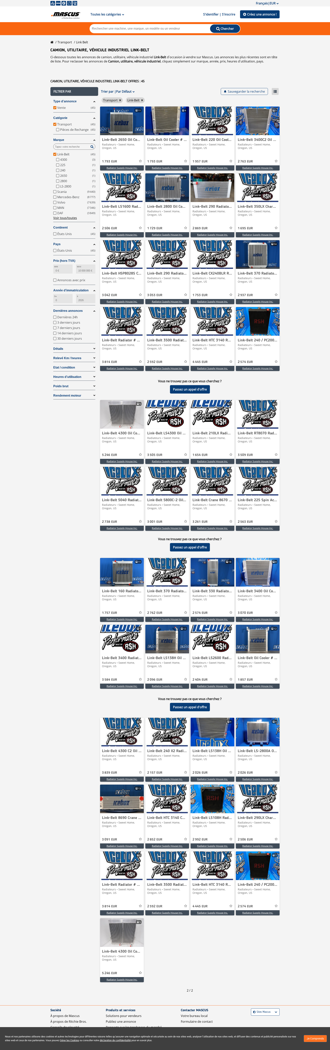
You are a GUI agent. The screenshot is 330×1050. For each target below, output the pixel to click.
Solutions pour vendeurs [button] (124, 1016)
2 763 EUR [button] (245, 161)
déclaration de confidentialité (115, 1040)
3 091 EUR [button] (109, 839)
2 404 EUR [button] (200, 679)
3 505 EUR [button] (154, 455)
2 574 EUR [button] (245, 362)
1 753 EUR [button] (200, 295)
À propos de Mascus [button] (65, 1016)
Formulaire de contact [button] (197, 1021)
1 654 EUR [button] (200, 455)
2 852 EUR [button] (154, 839)
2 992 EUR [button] (200, 839)
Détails (58, 348)
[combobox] (253, 1012)
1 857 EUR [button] (245, 679)
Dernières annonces (68, 310)
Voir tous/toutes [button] (65, 218)
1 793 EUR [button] (109, 161)
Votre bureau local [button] (194, 1016)
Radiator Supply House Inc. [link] (122, 168)
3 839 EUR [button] (109, 772)
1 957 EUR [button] (200, 161)
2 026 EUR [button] (200, 772)
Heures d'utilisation (67, 376)
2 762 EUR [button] (154, 613)
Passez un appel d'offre (190, 389)
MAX (79, 267)
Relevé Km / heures (67, 358)
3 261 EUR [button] (200, 522)
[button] (74, 91)
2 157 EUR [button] (154, 772)
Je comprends (315, 1038)
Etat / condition (64, 367)
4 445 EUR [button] (200, 362)
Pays (57, 244)
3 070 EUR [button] (245, 613)
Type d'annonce (65, 101)
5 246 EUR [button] (109, 455)
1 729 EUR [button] (154, 228)
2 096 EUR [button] (154, 679)
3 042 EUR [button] (109, 295)
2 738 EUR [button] (109, 522)
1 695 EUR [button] (245, 228)
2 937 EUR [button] (245, 295)
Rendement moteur (67, 395)
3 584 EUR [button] (109, 679)
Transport (64, 42)
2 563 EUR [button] (245, 522)
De (55, 296)
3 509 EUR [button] (245, 455)
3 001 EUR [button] (154, 522)
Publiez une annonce (121, 1021)
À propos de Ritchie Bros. (68, 1021)
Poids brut (60, 386)
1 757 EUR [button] (109, 613)
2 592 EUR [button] (154, 362)
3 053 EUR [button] (154, 295)
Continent (60, 227)
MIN (56, 267)
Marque (58, 139)
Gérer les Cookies (69, 1040)
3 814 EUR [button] (109, 362)
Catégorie (60, 118)
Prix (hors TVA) (64, 260)
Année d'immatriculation (71, 290)
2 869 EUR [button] (200, 228)
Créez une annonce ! (262, 14)
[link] (122, 121)
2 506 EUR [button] (109, 228)
